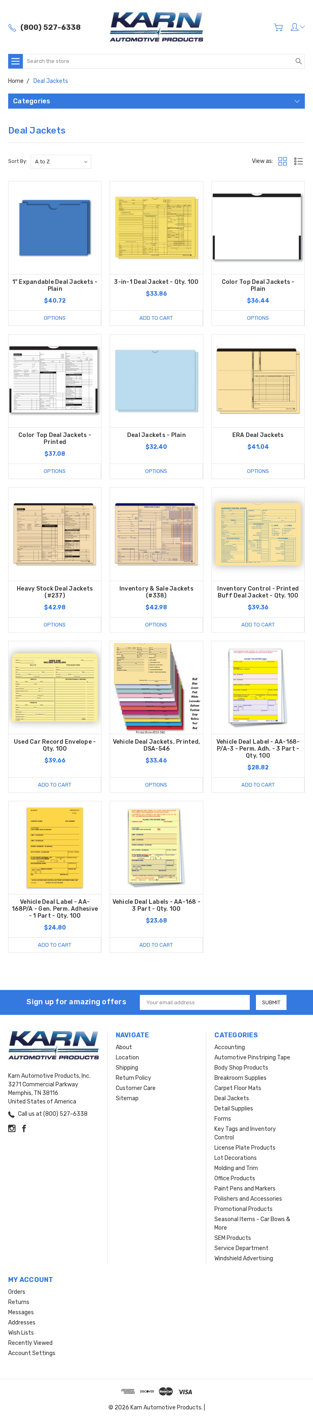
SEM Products (232, 1238)
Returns (18, 1302)
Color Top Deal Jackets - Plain (258, 285)
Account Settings (31, 1353)
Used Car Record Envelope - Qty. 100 (55, 745)
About (124, 1047)
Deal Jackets (231, 1098)
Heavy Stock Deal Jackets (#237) (55, 592)
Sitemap (127, 1098)
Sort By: (17, 161)
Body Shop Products (241, 1067)
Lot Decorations (235, 1158)
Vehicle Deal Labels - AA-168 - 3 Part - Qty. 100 (156, 905)
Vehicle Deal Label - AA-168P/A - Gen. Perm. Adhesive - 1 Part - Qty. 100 (55, 908)
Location (127, 1057)
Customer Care (136, 1088)
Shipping (127, 1067)
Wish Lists (21, 1332)
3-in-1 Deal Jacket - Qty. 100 (156, 282)
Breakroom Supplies (240, 1077)
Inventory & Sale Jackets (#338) (156, 592)
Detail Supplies (233, 1108)
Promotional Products (243, 1209)
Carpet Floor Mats (237, 1088)
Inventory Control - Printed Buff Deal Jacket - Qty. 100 (258, 592)
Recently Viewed (30, 1343)
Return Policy (133, 1077)
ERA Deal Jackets (258, 435)
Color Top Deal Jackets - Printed (54, 439)
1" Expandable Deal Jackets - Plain (55, 285)
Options (55, 318)
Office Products (234, 1178)
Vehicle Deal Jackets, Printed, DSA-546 (157, 745)
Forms (222, 1118)
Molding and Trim (236, 1168)
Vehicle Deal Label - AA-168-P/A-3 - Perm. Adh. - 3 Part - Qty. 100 (258, 748)
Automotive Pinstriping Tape (252, 1057)
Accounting (229, 1047)
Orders (16, 1291)
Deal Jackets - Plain (156, 435)
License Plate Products (245, 1147)
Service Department (241, 1248)
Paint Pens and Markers (245, 1188)
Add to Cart (156, 318)
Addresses (21, 1322)
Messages (21, 1312)
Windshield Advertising (243, 1258)
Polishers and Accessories (248, 1198)
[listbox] (61, 162)
